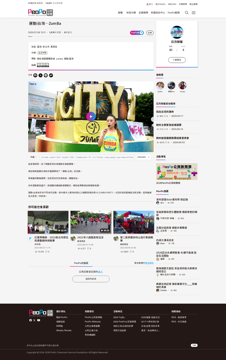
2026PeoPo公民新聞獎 (168, 182)
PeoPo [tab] (81, 263)
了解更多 (177, 60)
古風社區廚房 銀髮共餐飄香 (171, 227)
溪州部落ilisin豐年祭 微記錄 (172, 199)
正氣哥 (163, 231)
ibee (162, 243)
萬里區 (53, 46)
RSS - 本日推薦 (179, 321)
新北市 (46, 46)
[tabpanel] (91, 272)
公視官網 (183, 4)
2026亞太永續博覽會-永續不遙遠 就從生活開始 (176, 254)
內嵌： (33, 157)
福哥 (162, 259)
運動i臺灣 (69, 58)
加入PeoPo (161, 4)
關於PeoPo (61, 317)
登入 (151, 4)
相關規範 (60, 321)
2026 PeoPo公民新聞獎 (124, 321)
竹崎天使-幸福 (167, 218)
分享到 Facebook (150, 85)
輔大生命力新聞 (167, 274)
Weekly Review (64, 330)
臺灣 (39, 46)
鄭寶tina (171, 92)
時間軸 (59, 325)
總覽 (120, 12)
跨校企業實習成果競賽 (169, 125)
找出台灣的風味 (165, 111)
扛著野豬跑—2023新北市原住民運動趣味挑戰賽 (51, 238)
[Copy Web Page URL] (51, 75)
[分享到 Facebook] (35, 75)
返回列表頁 (91, 279)
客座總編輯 (90, 334)
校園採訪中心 (158, 12)
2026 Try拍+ (119, 317)
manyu (182, 92)
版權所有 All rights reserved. (43, 65)
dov (162, 203)
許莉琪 (38, 244)
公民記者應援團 (92, 325)
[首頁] (40, 13)
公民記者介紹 (91, 330)
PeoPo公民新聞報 (93, 317)
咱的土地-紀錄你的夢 (123, 325)
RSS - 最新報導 (179, 317)
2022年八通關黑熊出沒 (90, 237)
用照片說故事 (119, 330)
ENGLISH (172, 4)
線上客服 (193, 4)
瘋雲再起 (81, 241)
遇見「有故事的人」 (150, 330)
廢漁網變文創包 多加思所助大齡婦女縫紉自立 (176, 269)
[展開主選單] (193, 12)
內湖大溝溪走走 (165, 240)
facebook (30, 320)
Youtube (39, 320)
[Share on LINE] (46, 75)
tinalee (163, 290)
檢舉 (150, 33)
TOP (194, 345)
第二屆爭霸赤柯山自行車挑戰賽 (136, 238)
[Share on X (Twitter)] (41, 75)
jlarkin (160, 92)
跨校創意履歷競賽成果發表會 (172, 138)
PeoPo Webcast (93, 321)
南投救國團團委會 (46, 58)
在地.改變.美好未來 (150, 325)
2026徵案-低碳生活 (150, 317)
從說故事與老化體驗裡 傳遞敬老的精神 (176, 213)
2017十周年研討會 (150, 321)
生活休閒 (42, 53)
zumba (59, 58)
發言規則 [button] (149, 263)
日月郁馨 (177, 41)
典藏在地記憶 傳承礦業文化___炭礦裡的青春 (176, 285)
